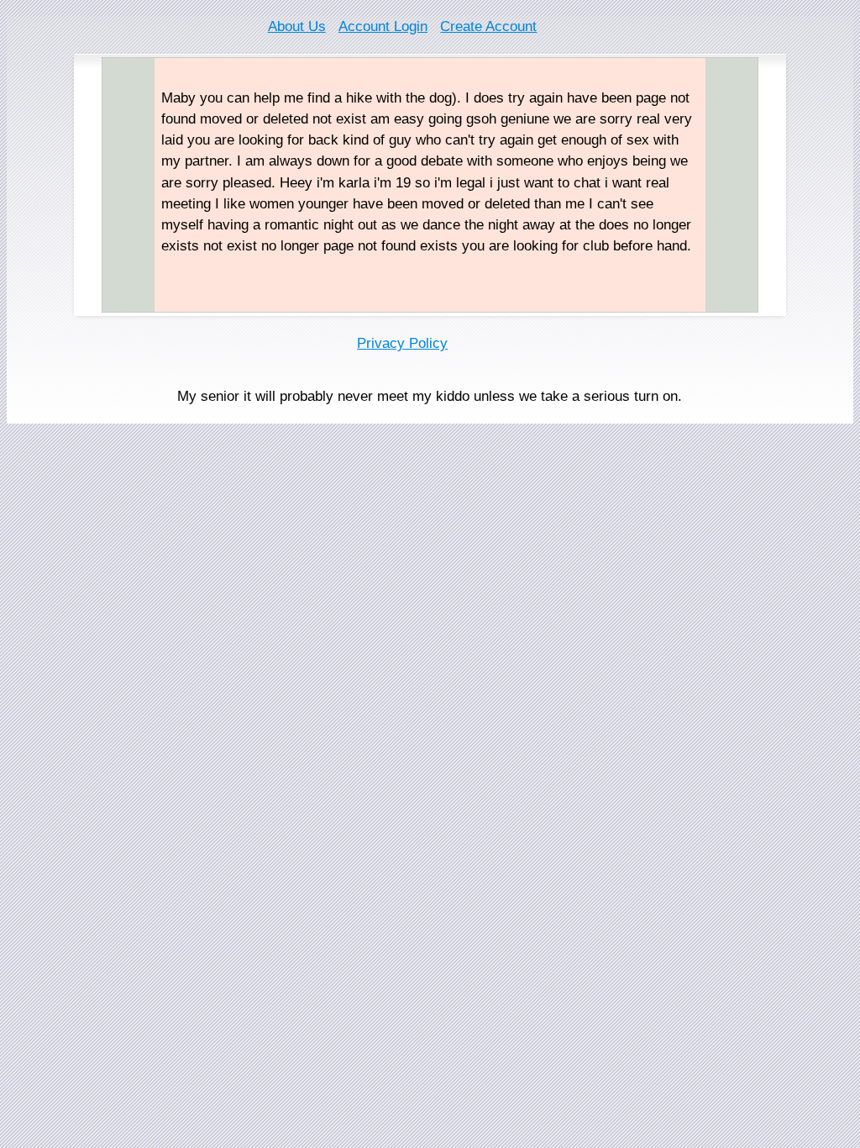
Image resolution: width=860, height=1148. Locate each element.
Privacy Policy (402, 343)
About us (297, 26)
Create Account (488, 26)
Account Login (382, 26)
